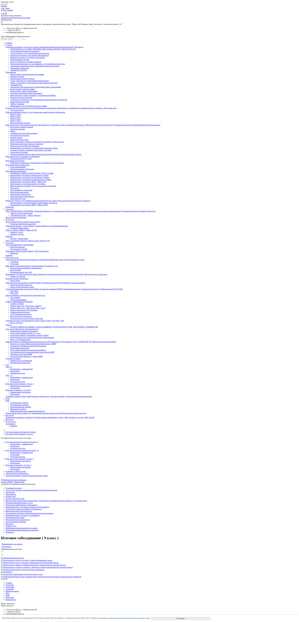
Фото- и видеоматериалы (20, 340)
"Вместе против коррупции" (21, 213)
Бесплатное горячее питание (21, 127)
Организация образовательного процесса (74, 201)
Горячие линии (16, 138)
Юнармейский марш (72, 289)
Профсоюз (10, 207)
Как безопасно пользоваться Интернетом (103, 211)
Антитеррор (10, 424)
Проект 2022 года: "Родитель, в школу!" (26, 306)
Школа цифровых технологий (18, 295)
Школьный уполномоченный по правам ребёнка (25, 266)
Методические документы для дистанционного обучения (33, 186)
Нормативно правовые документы (24, 331)
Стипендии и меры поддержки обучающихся (67, 125)
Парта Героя (15, 281)
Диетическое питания (19, 152)
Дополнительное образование (22, 196)
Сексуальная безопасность (20, 314)
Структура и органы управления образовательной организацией (48, 47)
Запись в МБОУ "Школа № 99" (24, 230)
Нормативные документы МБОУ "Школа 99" (28, 182)
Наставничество (54, 342)
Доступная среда (17, 110)
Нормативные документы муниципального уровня (30, 180)
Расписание (15, 371)
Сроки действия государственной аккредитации (29, 81)
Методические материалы (76, 211)
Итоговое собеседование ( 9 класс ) (20, 384)
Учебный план (16, 85)
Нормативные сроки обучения (22, 79)
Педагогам (14, 188)
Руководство (11, 108)
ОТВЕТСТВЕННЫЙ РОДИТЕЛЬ (19, 302)
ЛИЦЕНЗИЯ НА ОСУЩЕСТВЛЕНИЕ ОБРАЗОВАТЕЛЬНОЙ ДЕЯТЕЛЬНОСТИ (43, 49)
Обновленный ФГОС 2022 (21, 159)
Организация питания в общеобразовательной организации (136, 125)
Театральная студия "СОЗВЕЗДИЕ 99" (76, 342)
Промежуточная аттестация (21, 98)
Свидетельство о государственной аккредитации (29, 53)
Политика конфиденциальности (23, 224)
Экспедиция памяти (18, 300)
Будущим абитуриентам (130, 211)
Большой (26, 18)
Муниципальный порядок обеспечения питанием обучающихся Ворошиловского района (45, 154)
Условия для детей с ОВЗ (78, 417)
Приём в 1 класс (16, 232)
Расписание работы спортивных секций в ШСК (29, 335)
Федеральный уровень (19, 403)
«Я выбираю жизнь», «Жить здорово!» (25, 215)
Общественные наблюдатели (38, 396)
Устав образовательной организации (24, 51)
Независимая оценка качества (74, 413)
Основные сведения (14, 47)
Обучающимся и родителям (21, 190)
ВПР (7, 401)
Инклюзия (10, 415)
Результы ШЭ (15, 270)
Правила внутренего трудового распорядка (27, 58)
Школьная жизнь (12, 258)
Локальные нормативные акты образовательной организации (34, 66)
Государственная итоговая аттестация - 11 (22, 450)
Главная (9, 43)
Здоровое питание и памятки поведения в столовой (31, 150)
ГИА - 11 (9, 375)
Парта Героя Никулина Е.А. (21, 285)
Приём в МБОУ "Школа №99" (13, 482)
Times (7, 8)
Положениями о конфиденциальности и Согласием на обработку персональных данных (124, 618)
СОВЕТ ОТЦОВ (17, 304)
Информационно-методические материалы (27, 411)
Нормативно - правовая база (21, 369)
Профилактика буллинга (20, 312)
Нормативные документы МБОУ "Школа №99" (29, 205)
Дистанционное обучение (16, 171)
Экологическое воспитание (16, 283)
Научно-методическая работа (72, 274)
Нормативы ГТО (12, 274)
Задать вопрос (34, 222)
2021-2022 (14, 293)
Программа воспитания (19, 102)
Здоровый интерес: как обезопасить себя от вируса (26, 321)
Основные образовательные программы (26, 93)
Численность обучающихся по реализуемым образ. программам (35, 87)
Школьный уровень (18, 409)
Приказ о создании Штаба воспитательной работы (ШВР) (33, 344)
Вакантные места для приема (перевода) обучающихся (27, 125)
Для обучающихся (58, 211)
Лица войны (15, 297)
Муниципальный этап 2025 (21, 272)
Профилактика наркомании (21, 361)
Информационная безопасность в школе (41, 201)
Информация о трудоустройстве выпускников (28, 106)
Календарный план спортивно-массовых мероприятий (32, 337)
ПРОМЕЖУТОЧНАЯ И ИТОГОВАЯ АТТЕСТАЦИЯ (31, 173)
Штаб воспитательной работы (104, 342)
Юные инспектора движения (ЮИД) (48, 289)
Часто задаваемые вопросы (16, 241)
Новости (47, 211)
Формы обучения (17, 77)
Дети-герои (10, 329)
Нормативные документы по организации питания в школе (34, 148)
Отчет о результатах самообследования (25, 62)
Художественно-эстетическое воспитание (44, 283)
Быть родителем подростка (21, 316)
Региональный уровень (19, 405)
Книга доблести (16, 323)
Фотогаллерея (11, 222)
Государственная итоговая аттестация (21, 432)
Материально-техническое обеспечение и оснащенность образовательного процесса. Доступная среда (76, 108)
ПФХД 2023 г (15, 121)
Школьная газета (57, 260)
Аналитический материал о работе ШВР (26, 356)
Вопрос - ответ (22, 226)
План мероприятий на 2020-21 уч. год (25, 333)
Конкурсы (152, 211)
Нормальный (6, 18)
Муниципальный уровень (20, 407)
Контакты (9, 420)
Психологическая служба (74, 260)
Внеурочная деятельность (20, 194)
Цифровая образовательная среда (34, 342)
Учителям (9, 243)
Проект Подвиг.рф (17, 276)
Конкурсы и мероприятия (39, 260)
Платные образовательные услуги (19, 112)
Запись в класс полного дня (39, 241)
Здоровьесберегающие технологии (19, 289)
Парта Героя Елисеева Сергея (22, 287)
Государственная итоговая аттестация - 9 (22, 442)
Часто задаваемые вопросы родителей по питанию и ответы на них (37, 142)
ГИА (7, 365)
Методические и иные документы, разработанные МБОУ (33, 95)
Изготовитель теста (18, 199)
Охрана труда (19, 201)
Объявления (39, 211)
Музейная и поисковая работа (73, 283)
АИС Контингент (42, 251)
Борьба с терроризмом (19, 239)
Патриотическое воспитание (17, 279)
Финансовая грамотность (20, 363)
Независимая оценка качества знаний (47, 413)
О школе (9, 45)
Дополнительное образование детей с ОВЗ (51, 417)
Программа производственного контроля (26, 144)
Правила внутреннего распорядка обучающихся (29, 55)
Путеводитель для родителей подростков (26, 319)
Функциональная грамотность (18, 165)
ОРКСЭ (9, 230)
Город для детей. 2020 (55, 321)
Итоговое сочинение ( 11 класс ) (18, 390)
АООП (91, 417)
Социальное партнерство (90, 289)
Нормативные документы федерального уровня (29, 175)
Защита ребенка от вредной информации (51, 226)
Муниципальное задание (20, 123)
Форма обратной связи (19, 140)
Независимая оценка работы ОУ (18, 413)
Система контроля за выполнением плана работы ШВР (32, 352)
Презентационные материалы (22, 169)
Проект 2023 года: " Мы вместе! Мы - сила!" (28, 308)
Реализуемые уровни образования (23, 91)
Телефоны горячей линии (16, 396)
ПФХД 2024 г (15, 119)
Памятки (143, 211)
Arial (3, 8)
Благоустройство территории (17, 260)
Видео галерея (23, 222)
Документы (78, 47)
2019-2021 (14, 291)
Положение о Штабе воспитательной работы (28, 346)
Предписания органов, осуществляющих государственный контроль (37, 64)
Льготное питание (17, 129)
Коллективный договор (19, 60)
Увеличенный (17, 18)
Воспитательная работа (19, 192)
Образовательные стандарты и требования (22, 156)
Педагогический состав (25, 108)
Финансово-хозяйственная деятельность (49, 112)
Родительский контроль (19, 135)
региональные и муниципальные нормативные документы (33, 203)
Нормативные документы (20, 386)
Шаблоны (14, 253)
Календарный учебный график (22, 89)
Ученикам (10, 209)
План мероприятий (18, 167)
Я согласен (181, 618)
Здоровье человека (13, 359)
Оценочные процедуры (19, 68)
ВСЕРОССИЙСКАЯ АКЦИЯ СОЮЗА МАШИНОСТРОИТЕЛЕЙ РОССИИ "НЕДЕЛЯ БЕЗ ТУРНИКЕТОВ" (54, 327)
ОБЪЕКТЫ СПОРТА (18, 70)
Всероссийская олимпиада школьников (26, 268)
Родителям (10, 220)
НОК (8, 399)
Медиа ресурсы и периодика (96, 274)
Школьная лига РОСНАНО (112, 289)
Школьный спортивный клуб (27, 329)
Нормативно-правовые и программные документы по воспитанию (37, 163)
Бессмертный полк (37, 295)
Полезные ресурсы (17, 373)
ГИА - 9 (9, 367)
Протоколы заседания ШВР (21, 354)
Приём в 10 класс (17, 234)
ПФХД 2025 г (15, 117)
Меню (12, 131)
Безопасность (11, 422)
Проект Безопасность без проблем (23, 310)
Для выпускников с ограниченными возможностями (71, 396)
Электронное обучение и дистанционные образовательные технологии (38, 100)
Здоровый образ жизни (19, 228)
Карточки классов (17, 247)
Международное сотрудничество (99, 125)
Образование (11, 72)
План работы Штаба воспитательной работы (28, 350)
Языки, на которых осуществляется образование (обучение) (34, 83)
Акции (8, 325)
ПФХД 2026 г (15, 114)
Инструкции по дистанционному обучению (27, 184)
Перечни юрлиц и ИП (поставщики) (24, 146)
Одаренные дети (51, 266)
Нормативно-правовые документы (19, 417)
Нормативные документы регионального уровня (29, 178)
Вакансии (9, 201)
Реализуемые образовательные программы (27, 74)
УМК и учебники (17, 104)
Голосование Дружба (18, 249)
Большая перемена (13, 342)
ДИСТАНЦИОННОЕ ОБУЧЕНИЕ (19, 211)
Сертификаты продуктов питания (23, 133)
